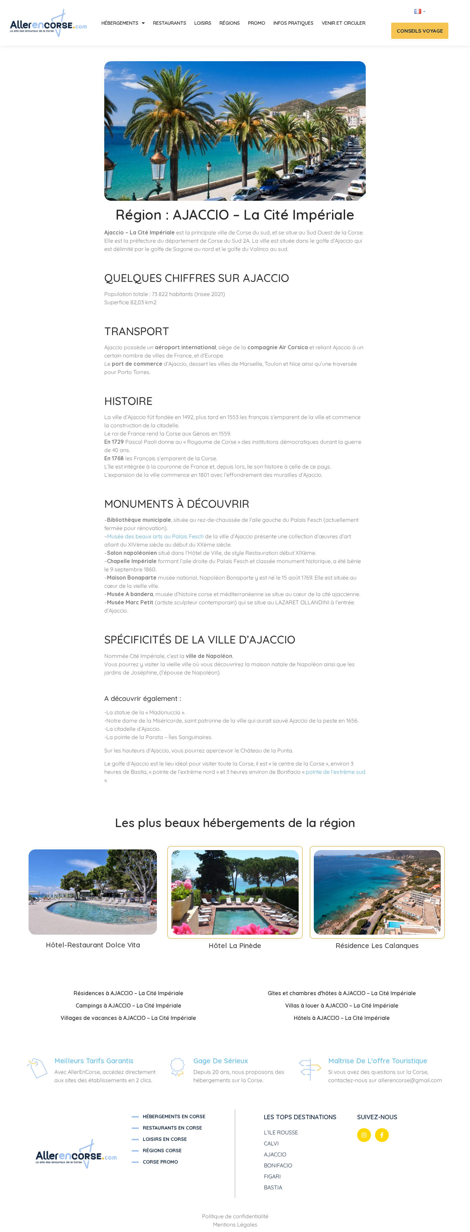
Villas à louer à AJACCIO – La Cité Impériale (341, 1005)
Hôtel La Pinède (235, 945)
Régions (230, 23)
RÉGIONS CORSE (162, 1150)
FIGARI (272, 1176)
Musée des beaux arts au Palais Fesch (155, 536)
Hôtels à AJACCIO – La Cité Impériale (342, 1017)
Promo (256, 23)
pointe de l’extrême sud (335, 771)
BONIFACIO (278, 1165)
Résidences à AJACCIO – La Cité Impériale (128, 993)
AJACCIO (275, 1154)
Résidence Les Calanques (377, 945)
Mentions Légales (235, 1224)
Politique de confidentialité (235, 1216)
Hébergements (120, 23)
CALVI (271, 1143)
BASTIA (273, 1187)
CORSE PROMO (160, 1162)
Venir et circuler (343, 23)
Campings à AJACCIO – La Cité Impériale (128, 1005)
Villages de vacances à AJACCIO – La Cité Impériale (128, 1017)
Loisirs (202, 23)
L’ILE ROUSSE (281, 1132)
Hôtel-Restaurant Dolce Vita (93, 944)
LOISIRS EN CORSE (165, 1139)
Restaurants (169, 23)
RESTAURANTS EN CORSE (172, 1128)
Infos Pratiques (293, 23)
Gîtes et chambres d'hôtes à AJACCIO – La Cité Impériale (342, 993)
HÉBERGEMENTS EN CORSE (174, 1116)
